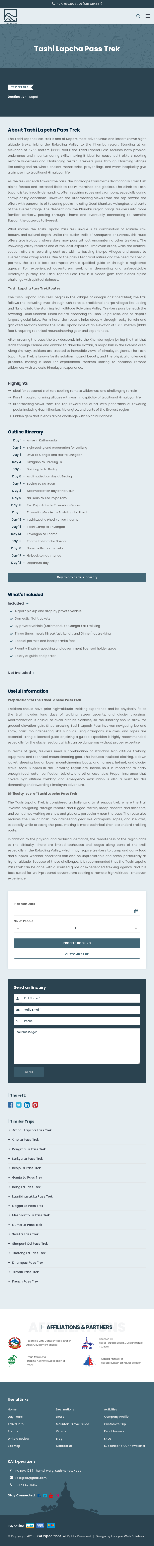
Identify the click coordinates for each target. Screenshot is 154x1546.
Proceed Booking (77, 943)
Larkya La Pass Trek (27, 1159)
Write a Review (18, 1439)
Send (29, 1072)
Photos (13, 1431)
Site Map (14, 1446)
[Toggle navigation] (145, 16)
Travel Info (16, 1424)
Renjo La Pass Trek (26, 1168)
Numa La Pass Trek (27, 1225)
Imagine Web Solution (127, 1536)
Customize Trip (77, 954)
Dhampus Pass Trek (27, 1263)
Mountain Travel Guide (72, 1424)
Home (12, 1409)
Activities (110, 1409)
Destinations (65, 1409)
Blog (59, 1439)
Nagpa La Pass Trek (27, 1206)
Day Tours (15, 1417)
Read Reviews (114, 1431)
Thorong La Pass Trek (29, 1253)
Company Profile (116, 1417)
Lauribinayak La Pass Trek (32, 1196)
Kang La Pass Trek (26, 1187)
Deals (60, 1417)
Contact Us (64, 1446)
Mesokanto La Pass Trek (31, 1215)
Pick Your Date (24, 904)
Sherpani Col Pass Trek (30, 1244)
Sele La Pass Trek (25, 1234)
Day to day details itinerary (77, 577)
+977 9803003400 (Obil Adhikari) (79, 4)
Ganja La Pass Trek (27, 1177)
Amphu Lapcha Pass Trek (32, 1130)
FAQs (107, 1439)
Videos (61, 1431)
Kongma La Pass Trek (29, 1149)
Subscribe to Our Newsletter (124, 1446)
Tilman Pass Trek (25, 1272)
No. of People (23, 921)
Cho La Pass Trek (25, 1140)
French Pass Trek (25, 1281)
